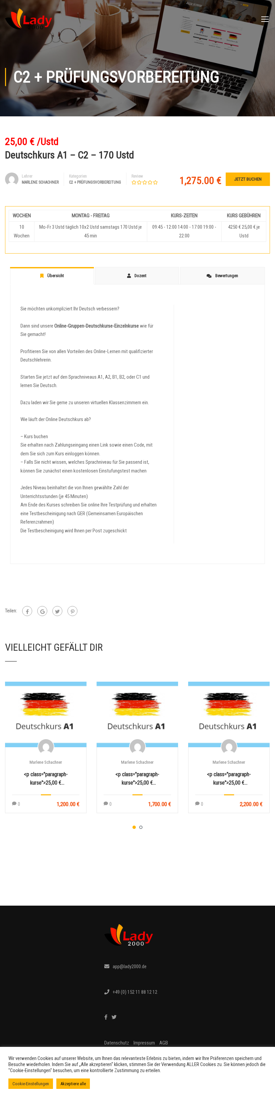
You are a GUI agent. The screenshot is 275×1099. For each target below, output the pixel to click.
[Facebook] (27, 611)
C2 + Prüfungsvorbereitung (95, 182)
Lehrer (27, 176)
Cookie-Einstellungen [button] (30, 1083)
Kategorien (78, 176)
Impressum (144, 1043)
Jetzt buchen (248, 179)
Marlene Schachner (46, 762)
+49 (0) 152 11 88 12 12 (135, 992)
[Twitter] (57, 611)
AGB (163, 1043)
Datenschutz (116, 1043)
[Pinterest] (72, 611)
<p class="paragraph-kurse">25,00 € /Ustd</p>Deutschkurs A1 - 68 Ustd (137, 779)
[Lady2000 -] (28, 22)
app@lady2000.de (130, 966)
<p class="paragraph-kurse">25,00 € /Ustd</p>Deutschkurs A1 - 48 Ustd (46, 779)
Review (137, 176)
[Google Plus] (42, 611)
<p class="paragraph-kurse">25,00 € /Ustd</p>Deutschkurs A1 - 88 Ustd (229, 779)
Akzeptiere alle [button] (73, 1083)
